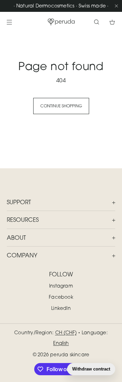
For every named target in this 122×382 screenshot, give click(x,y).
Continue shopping (61, 105)
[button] (96, 22)
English (61, 343)
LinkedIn (61, 308)
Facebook (61, 297)
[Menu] (15, 22)
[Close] (116, 6)
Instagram (61, 286)
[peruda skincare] (61, 22)
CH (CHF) (66, 332)
